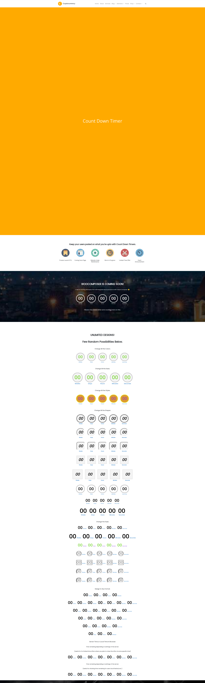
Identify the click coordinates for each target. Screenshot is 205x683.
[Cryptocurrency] (66, 3)
